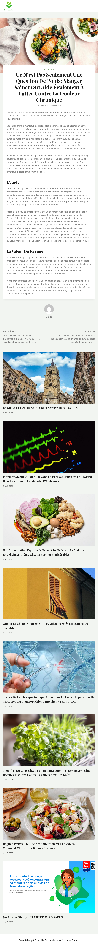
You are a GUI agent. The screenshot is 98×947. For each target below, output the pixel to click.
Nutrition (49, 69)
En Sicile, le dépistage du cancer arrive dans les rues (40, 408)
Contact (75, 940)
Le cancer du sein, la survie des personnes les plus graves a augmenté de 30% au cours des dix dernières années (73, 337)
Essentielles (50, 940)
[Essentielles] (9, 6)
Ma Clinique (64, 940)
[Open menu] (91, 6)
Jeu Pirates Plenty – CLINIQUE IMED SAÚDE (33, 917)
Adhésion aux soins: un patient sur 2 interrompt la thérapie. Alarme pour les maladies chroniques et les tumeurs (21, 337)
